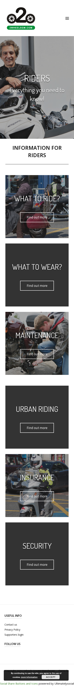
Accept (51, 677)
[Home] (21, 17)
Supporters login (14, 634)
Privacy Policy (12, 629)
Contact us (10, 624)
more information (29, 677)
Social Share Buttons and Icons (19, 683)
